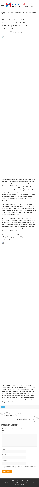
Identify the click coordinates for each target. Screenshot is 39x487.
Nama (4, 449)
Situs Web (4, 460)
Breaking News (14, 32)
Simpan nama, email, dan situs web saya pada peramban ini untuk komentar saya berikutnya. (19, 467)
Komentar (5, 432)
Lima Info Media (29, 481)
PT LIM (14, 481)
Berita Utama (9, 12)
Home (3, 12)
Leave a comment (8, 34)
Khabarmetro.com (19, 484)
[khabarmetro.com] (19, 4)
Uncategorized (27, 32)
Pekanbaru (21, 32)
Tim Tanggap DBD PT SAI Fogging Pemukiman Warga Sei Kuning (26, 419)
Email (4, 455)
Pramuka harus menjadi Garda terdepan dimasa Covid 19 (12, 414)
